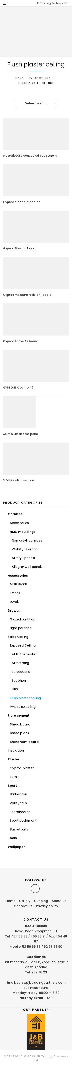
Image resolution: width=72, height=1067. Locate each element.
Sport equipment (23, 820)
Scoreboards (20, 812)
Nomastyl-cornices (27, 540)
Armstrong (20, 663)
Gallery (24, 901)
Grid (31, 94)
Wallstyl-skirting (24, 549)
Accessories (19, 523)
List (37, 94)
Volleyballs (18, 803)
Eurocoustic (21, 671)
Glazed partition (22, 619)
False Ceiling (40, 78)
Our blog (41, 901)
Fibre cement (18, 715)
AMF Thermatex (24, 654)
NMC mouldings (22, 531)
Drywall (14, 610)
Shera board (20, 724)
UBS (15, 689)
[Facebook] (35, 888)
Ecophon (19, 680)
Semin (14, 776)
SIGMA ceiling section (18, 480)
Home (19, 78)
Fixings (15, 593)
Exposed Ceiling (23, 645)
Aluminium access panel (21, 434)
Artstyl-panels (23, 558)
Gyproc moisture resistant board (27, 295)
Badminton (18, 794)
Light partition (21, 628)
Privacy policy (47, 906)
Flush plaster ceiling (25, 698)
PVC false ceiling (23, 706)
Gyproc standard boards (21, 202)
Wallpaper (16, 847)
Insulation (16, 750)
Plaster (13, 759)
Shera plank (19, 733)
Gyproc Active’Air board (20, 341)
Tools (12, 838)
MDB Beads (18, 584)
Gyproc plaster (22, 768)
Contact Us (23, 906)
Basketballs (19, 829)
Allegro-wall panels (27, 566)
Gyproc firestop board (19, 248)
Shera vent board (24, 742)
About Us (59, 901)
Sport (12, 785)
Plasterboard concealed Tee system (30, 156)
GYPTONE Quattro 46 (18, 388)
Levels (14, 601)
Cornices (15, 514)
